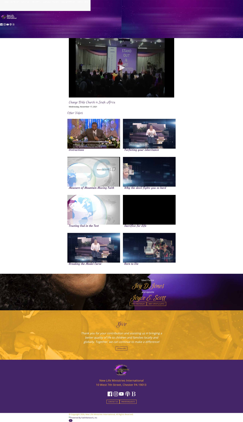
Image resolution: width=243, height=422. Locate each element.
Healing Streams (68, 2)
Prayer (55, 2)
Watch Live (14, 2)
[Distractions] (93, 135)
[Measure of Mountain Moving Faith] (93, 173)
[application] (121, 68)
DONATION (121, 348)
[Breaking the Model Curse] (93, 249)
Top (70, 420)
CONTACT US (113, 402)
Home (6, 2)
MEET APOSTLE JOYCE (156, 304)
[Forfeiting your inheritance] (149, 135)
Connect (36, 2)
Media (79, 2)
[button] (121, 68)
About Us (25, 2)
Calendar (47, 2)
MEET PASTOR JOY (138, 304)
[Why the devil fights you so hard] (149, 173)
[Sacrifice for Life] (149, 211)
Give (86, 2)
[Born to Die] (149, 249)
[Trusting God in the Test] (93, 211)
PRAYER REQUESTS (128, 402)
